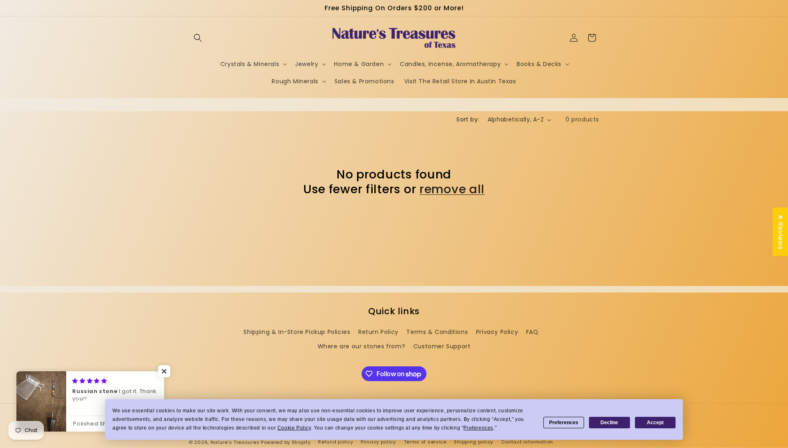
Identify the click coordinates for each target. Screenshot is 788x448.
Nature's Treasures (235, 442)
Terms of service (425, 442)
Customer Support (442, 347)
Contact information (527, 442)
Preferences (563, 422)
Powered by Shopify (286, 442)
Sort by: (467, 119)
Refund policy (335, 442)
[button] (198, 38)
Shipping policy (473, 442)
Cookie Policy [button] (294, 428)
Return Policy (378, 332)
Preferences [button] (478, 428)
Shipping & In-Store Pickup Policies (296, 332)
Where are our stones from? (361, 347)
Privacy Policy (497, 332)
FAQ (532, 332)
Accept (655, 422)
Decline (609, 422)
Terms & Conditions (437, 332)
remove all (452, 189)
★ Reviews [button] (780, 231)
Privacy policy (378, 442)
